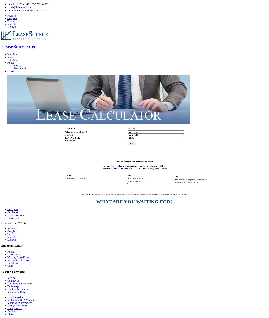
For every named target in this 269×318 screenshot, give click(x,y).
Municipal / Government (19, 302)
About (10, 251)
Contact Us (13, 218)
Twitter (10, 21)
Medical (11, 278)
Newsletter (12, 263)
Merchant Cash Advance (19, 260)
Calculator (12, 60)
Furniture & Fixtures (17, 289)
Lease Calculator (15, 215)
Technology (13, 286)
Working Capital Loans (18, 257)
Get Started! (13, 212)
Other (10, 314)
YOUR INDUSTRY (122, 168)
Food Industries (15, 297)
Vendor (11, 57)
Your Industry (14, 54)
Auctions (11, 311)
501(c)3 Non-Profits (17, 305)
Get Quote (12, 209)
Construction (13, 280)
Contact (11, 71)
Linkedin (11, 27)
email (157, 168)
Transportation (14, 308)
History (17, 65)
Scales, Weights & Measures (21, 300)
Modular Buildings (16, 292)
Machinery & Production (19, 283)
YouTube (12, 24)
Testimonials (20, 68)
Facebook (12, 15)
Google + (12, 18)
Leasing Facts (14, 254)
